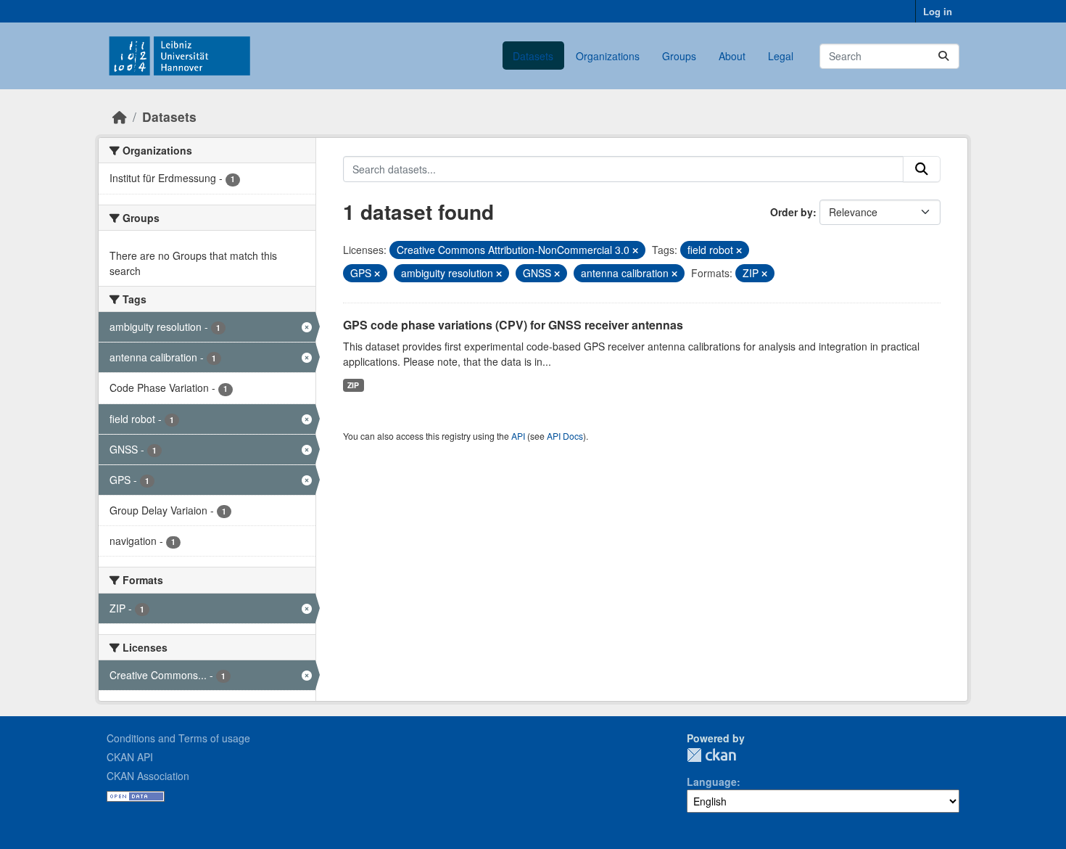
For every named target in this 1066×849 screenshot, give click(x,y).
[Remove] (635, 250)
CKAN (711, 755)
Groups (679, 56)
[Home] (119, 116)
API (518, 436)
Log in (937, 11)
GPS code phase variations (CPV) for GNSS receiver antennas (513, 324)
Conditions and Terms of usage (178, 738)
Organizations (608, 56)
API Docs (565, 436)
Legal (780, 56)
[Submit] (943, 56)
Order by (791, 212)
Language (712, 781)
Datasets (533, 56)
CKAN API (130, 757)
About (732, 56)
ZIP (353, 385)
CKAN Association (148, 775)
